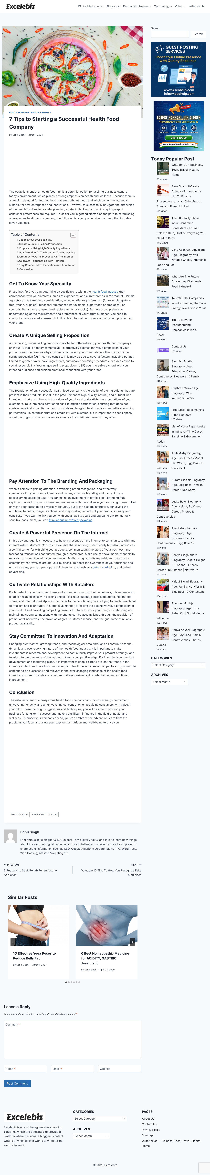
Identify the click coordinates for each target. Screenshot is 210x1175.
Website (105, 1068)
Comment (13, 1024)
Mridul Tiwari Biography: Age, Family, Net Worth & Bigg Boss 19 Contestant (188, 586)
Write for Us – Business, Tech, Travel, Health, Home (187, 169)
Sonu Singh (18, 134)
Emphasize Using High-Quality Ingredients (44, 248)
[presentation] (38, 925)
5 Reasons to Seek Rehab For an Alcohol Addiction (30, 870)
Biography (113, 6)
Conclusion (26, 269)
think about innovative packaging (70, 520)
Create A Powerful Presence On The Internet (46, 256)
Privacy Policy (151, 1129)
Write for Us (196, 6)
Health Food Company (44, 814)
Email (57, 1068)
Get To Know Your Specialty (35, 239)
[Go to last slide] (13, 942)
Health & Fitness (41, 112)
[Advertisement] (72, 165)
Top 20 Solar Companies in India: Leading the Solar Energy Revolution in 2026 (189, 303)
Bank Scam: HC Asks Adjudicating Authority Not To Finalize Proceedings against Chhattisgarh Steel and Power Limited (179, 196)
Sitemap (147, 1135)
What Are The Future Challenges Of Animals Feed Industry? (186, 281)
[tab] (66, 982)
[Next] (132, 942)
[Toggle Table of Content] (71, 235)
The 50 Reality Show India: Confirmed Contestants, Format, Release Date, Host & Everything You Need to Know (181, 228)
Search (155, 28)
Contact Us (179, 346)
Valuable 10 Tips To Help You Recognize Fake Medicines (111, 870)
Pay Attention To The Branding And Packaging (47, 252)
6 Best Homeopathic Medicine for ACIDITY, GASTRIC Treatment (105, 958)
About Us (148, 1118)
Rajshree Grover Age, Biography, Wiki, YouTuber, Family (186, 393)
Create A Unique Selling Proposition (40, 244)
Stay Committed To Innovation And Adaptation (47, 265)
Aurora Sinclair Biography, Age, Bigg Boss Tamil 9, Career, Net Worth (188, 485)
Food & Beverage (19, 112)
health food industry (105, 291)
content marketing (103, 567)
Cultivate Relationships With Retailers (41, 260)
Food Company (19, 814)
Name (10, 1068)
